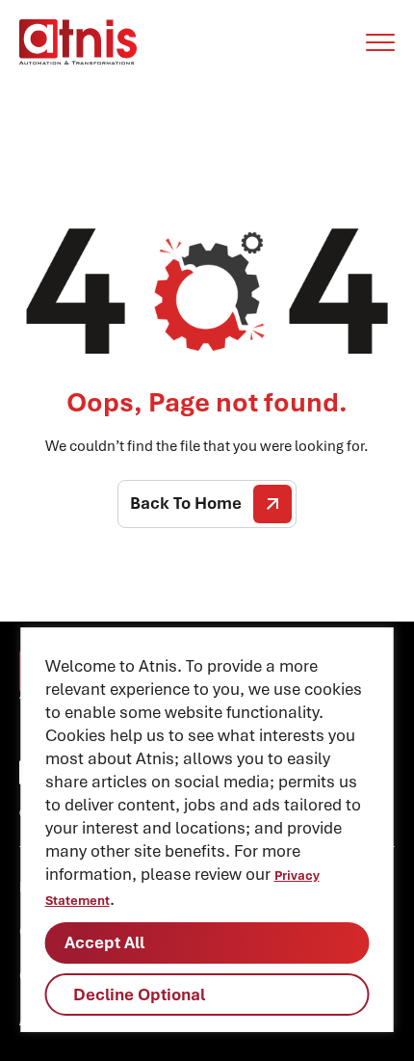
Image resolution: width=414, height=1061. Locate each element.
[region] (207, 829)
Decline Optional (139, 994)
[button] (380, 42)
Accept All (104, 942)
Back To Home (186, 503)
